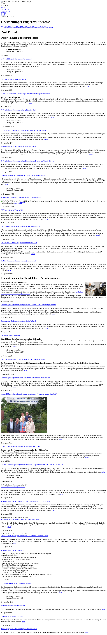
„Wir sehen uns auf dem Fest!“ (11, 335)
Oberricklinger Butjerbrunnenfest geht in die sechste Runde (20, 446)
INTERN (4, 13)
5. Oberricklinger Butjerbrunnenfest (12, 550)
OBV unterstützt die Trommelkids (12, 210)
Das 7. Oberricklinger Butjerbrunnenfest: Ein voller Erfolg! (20, 226)
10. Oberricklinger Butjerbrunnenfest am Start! (16, 59)
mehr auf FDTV (19, 203)
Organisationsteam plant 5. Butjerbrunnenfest (16, 583)
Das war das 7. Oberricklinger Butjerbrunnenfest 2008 (19, 243)
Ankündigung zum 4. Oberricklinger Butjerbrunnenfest (19, 629)
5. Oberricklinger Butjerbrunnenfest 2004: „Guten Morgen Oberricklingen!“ (26, 501)
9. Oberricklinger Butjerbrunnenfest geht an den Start (18, 110)
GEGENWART (6, 11)
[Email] (18, 27)
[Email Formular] (27, 27)
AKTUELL (5, 7)
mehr (42, 66)
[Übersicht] (4, 27)
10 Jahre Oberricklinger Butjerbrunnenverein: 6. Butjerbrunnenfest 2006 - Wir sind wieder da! (32, 465)
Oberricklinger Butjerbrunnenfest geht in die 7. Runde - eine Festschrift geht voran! (28, 305)
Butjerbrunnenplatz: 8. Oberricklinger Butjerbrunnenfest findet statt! (23, 175)
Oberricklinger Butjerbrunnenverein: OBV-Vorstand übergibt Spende (23, 130)
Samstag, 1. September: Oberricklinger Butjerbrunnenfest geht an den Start (25, 94)
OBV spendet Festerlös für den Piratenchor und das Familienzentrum (23, 359)
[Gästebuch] (12, 27)
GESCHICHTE (6, 9)
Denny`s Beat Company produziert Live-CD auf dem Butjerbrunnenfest (24, 536)
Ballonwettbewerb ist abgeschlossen (13, 487)
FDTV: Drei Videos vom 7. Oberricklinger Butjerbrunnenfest (21, 197)
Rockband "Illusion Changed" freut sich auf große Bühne (20, 519)
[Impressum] (49, 27)
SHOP (3, 15)
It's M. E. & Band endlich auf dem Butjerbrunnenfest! (18, 261)
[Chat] (43, 27)
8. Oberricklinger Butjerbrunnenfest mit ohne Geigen (18, 146)
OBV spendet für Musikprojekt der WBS (14, 79)
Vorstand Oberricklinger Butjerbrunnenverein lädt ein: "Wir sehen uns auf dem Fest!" (29, 394)
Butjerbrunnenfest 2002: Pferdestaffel (13, 605)
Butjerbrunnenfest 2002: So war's (12, 616)
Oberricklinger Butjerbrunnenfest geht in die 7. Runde (18, 321)
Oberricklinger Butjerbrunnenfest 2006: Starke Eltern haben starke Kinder (25, 378)
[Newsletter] (37, 27)
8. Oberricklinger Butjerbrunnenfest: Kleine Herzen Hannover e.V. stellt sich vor (27, 161)
